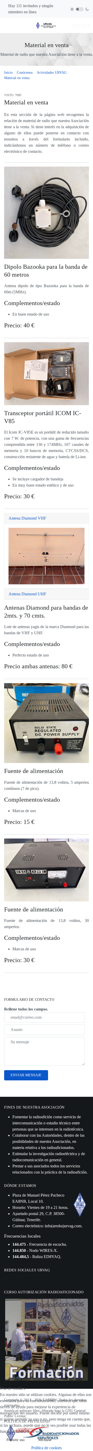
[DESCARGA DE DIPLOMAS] (76, 25)
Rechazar (45, 1440)
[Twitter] (14, 1279)
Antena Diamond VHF (27, 518)
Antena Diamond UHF (27, 594)
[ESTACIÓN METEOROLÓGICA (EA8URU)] (85, 25)
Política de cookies (46, 1448)
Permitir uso (15, 1440)
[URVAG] (46, 25)
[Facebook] (7, 1279)
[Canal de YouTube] (20, 1279)
